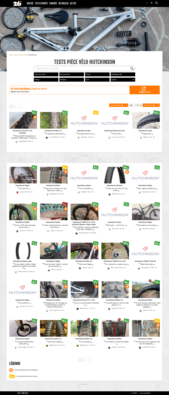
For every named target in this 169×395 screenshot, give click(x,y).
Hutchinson (32, 55)
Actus (73, 3)
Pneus (37, 80)
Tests (17, 55)
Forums (53, 3)
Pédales (63, 80)
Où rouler (63, 3)
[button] (151, 2)
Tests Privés (41, 3)
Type (138, 105)
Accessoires (65, 74)
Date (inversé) (116, 105)
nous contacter (145, 393)
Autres (113, 80)
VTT (87, 80)
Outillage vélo (116, 74)
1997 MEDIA (23, 393)
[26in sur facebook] (133, 3)
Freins (88, 74)
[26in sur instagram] (136, 3)
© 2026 (134, 393)
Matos (30, 3)
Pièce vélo (24, 55)
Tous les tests (40, 74)
